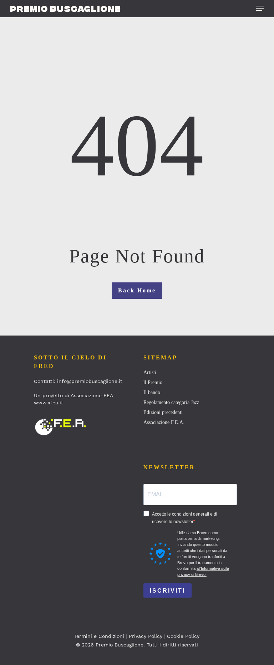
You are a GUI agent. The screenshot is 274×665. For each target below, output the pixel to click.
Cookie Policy (183, 636)
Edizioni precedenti (163, 412)
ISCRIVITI (167, 591)
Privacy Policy (145, 636)
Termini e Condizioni (99, 636)
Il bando (151, 392)
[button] (260, 8)
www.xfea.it (48, 402)
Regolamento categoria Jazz (171, 402)
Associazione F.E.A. (163, 422)
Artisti (149, 372)
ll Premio (152, 382)
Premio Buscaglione (65, 8)
